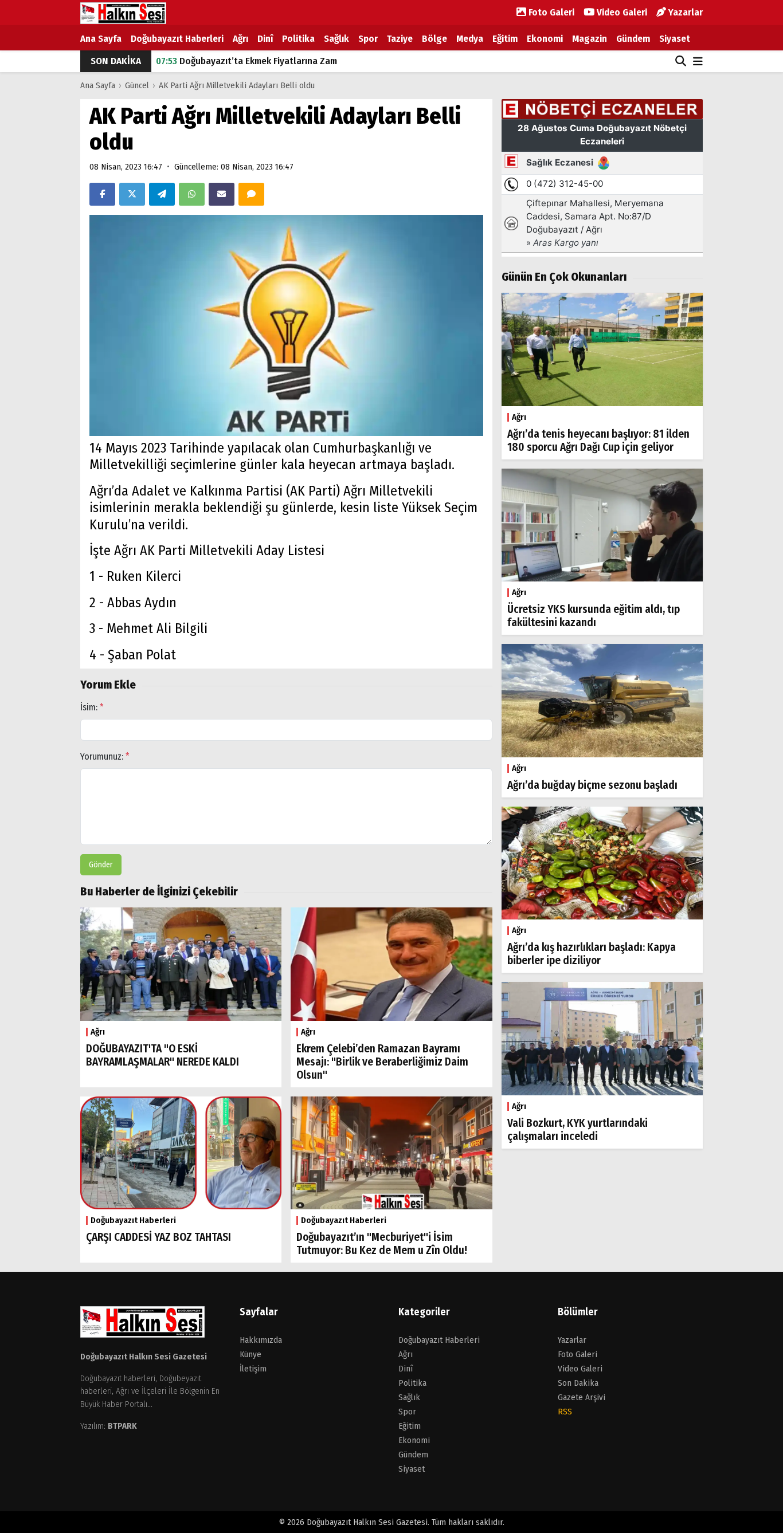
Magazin (589, 39)
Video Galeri (620, 12)
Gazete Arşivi (581, 1397)
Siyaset (674, 39)
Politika (298, 39)
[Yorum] (251, 194)
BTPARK (122, 1426)
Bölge (434, 39)
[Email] (221, 194)
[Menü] (698, 62)
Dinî (265, 39)
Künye (250, 1354)
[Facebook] (102, 194)
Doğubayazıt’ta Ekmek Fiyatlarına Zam (246, 61)
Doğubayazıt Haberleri (177, 39)
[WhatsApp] (192, 194)
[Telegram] (162, 194)
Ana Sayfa (101, 39)
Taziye (400, 39)
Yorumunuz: (105, 756)
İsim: (92, 707)
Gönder (101, 865)
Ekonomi (545, 39)
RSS (565, 1411)
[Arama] (680, 61)
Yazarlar (684, 12)
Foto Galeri (550, 12)
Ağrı (240, 39)
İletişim (253, 1368)
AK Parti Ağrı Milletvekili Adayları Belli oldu (237, 85)
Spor (368, 39)
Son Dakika (578, 1383)
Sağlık (336, 39)
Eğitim (505, 39)
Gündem (633, 39)
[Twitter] (132, 194)
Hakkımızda (261, 1340)
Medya (469, 39)
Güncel (137, 85)
